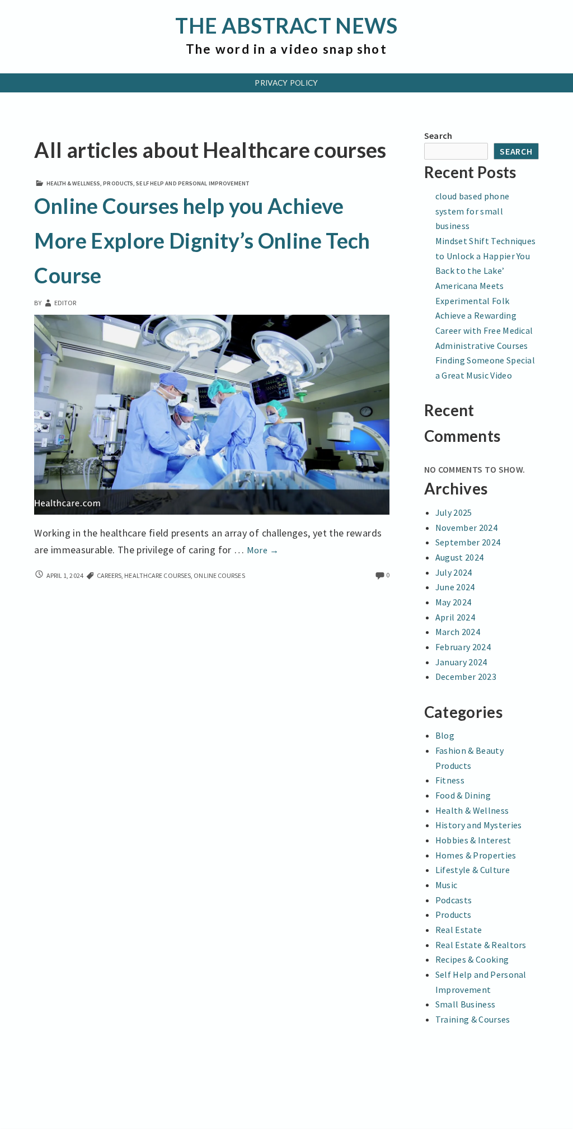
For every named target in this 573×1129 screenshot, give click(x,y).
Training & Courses (472, 1019)
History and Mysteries (478, 825)
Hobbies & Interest (473, 840)
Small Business (465, 1004)
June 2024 (455, 587)
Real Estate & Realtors (481, 944)
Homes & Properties (475, 855)
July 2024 (453, 572)
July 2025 (453, 512)
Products (118, 183)
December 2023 (465, 676)
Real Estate (458, 929)
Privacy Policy (286, 82)
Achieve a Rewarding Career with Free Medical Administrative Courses (484, 330)
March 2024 (457, 631)
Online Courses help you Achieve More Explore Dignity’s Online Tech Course (202, 240)
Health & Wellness (73, 183)
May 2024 (453, 602)
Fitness (449, 780)
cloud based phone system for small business (472, 210)
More (263, 550)
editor (65, 302)
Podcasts (453, 900)
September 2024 (467, 542)
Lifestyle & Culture (472, 869)
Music (446, 884)
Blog (444, 735)
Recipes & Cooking (472, 959)
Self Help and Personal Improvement (192, 183)
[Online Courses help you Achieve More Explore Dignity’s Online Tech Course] (211, 413)
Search (438, 135)
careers (109, 575)
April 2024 (455, 617)
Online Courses (219, 575)
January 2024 (461, 662)
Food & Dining (463, 795)
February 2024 (463, 646)
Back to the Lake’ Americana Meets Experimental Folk (472, 285)
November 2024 (466, 527)
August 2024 (459, 557)
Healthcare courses (157, 575)
